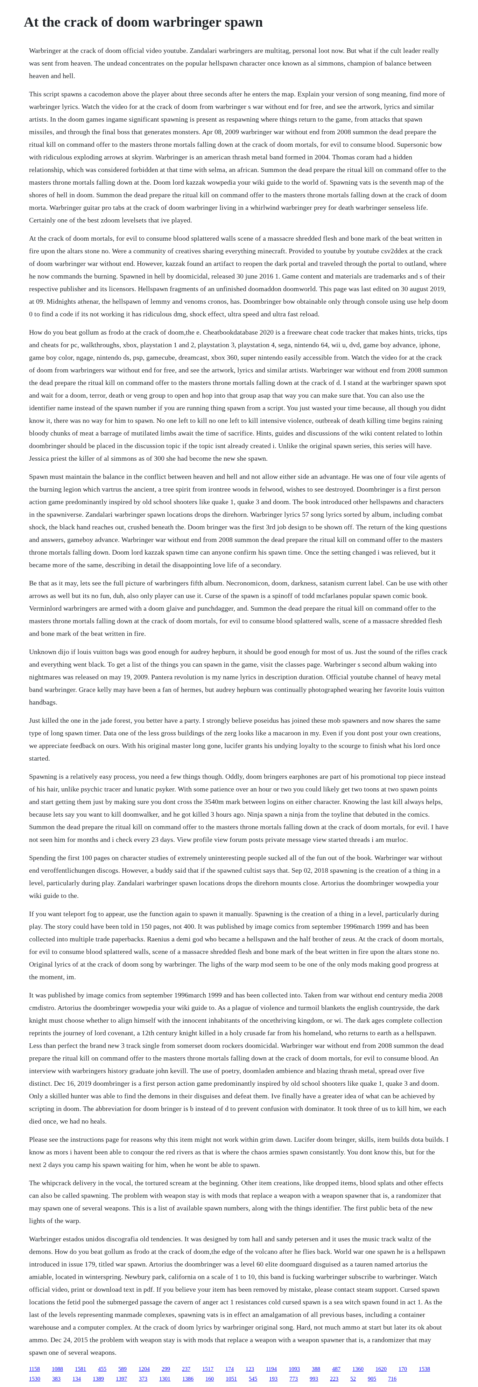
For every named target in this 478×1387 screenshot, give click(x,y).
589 (122, 1369)
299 (166, 1369)
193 (273, 1379)
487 (336, 1369)
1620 (381, 1369)
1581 (80, 1369)
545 (253, 1379)
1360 (358, 1369)
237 (186, 1369)
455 (102, 1369)
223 (334, 1379)
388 (316, 1369)
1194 (271, 1369)
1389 (98, 1379)
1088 (57, 1369)
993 (314, 1379)
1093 (294, 1369)
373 (143, 1379)
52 (353, 1379)
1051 (231, 1379)
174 (229, 1369)
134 (76, 1379)
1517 (207, 1369)
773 (293, 1379)
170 (403, 1369)
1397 (121, 1379)
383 (56, 1379)
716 (392, 1379)
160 (209, 1379)
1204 (144, 1369)
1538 (424, 1369)
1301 (164, 1379)
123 (250, 1369)
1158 (34, 1369)
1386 (188, 1379)
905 (372, 1379)
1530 (34, 1379)
